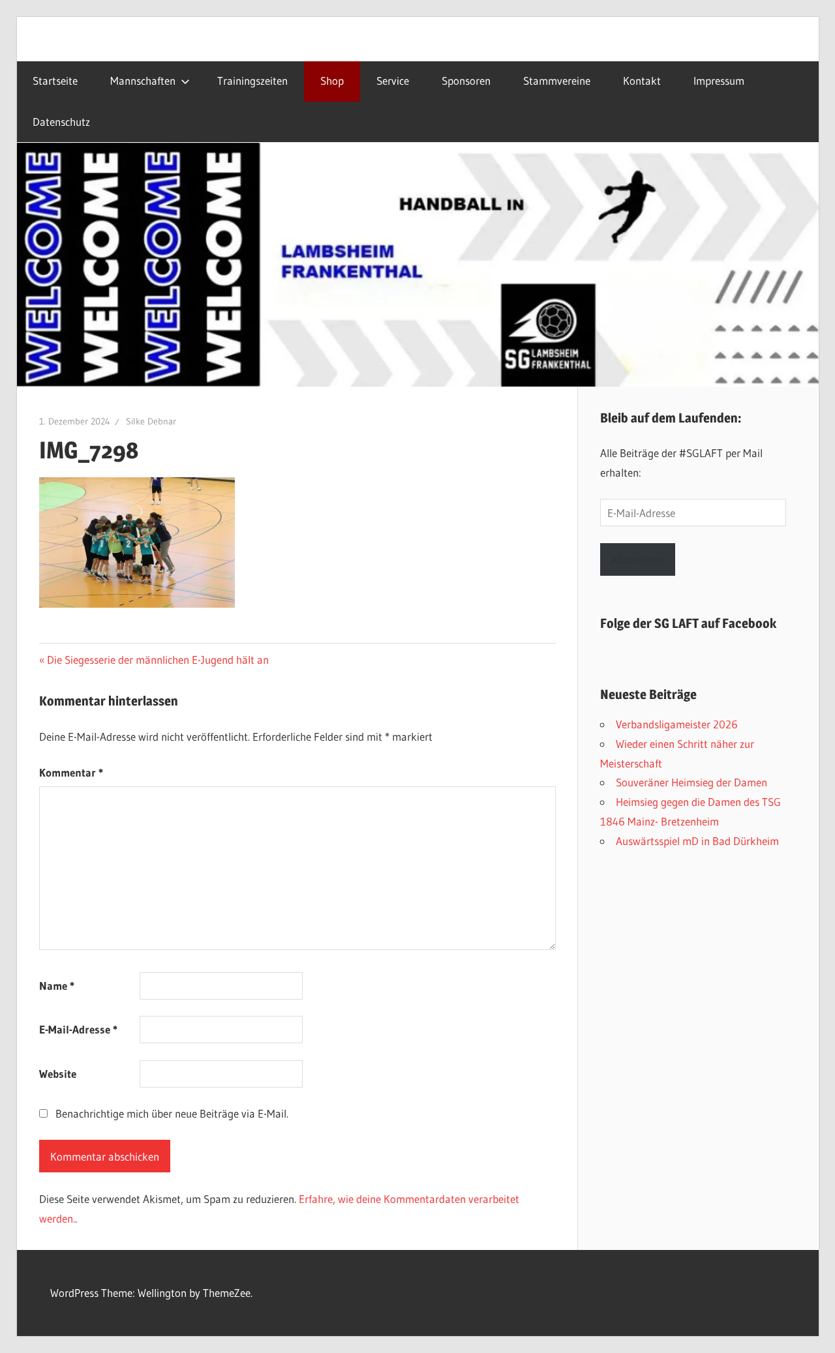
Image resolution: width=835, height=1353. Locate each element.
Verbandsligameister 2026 (677, 724)
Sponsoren (466, 80)
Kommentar (71, 772)
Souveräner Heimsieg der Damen (691, 782)
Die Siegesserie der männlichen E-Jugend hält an (157, 659)
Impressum (718, 80)
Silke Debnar (151, 421)
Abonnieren (637, 559)
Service (392, 80)
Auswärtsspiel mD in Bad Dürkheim (697, 841)
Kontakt (642, 80)
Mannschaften (142, 80)
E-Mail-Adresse (78, 1029)
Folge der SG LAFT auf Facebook (688, 623)
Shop (332, 80)
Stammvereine (556, 80)
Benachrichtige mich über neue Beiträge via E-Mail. (171, 1113)
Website (57, 1073)
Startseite (55, 80)
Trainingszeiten (252, 80)
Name (56, 985)
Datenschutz (61, 121)
